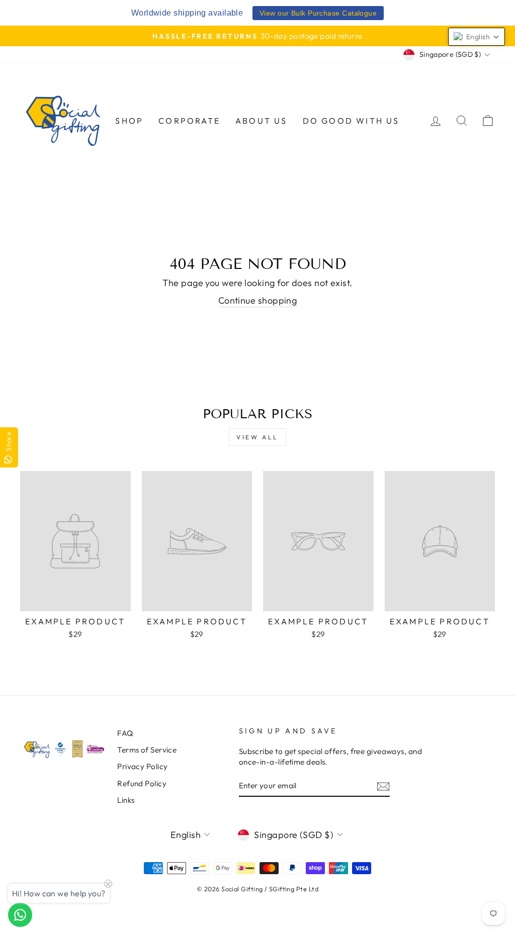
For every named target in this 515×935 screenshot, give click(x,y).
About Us (261, 121)
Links (125, 800)
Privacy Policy (142, 766)
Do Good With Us (351, 121)
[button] (476, 36)
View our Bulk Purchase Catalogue (318, 13)
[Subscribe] (383, 786)
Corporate (189, 121)
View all (257, 437)
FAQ (125, 733)
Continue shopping (257, 300)
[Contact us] (20, 915)
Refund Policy (141, 783)
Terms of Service (147, 750)
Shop (129, 121)
